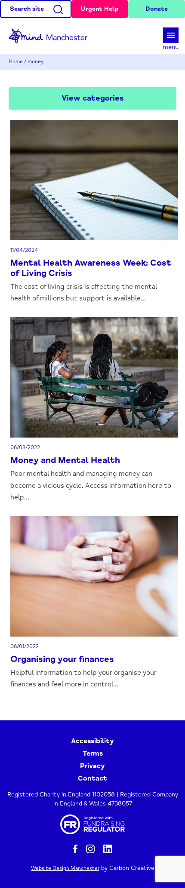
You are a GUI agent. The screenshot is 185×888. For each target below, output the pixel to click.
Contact (92, 778)
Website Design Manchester (65, 868)
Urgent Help (99, 8)
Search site (27, 8)
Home (16, 61)
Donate (156, 8)
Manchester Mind (52, 36)
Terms (93, 753)
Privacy (92, 766)
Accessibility (92, 741)
